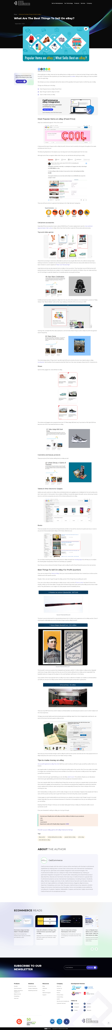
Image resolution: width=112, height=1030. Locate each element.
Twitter (76, 1010)
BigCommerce (17, 994)
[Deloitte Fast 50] (31, 1021)
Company (89, 3)
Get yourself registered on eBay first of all (48, 764)
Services (83, 3)
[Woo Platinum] (89, 987)
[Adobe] (89, 993)
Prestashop (16, 996)
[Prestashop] (77, 993)
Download (19, 81)
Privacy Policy (60, 994)
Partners (59, 990)
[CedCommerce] (22, 3)
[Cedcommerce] (90, 1021)
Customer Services (61, 1003)
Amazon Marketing (32, 988)
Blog (44, 986)
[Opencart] (77, 988)
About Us (59, 986)
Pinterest (89, 1010)
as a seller (72, 76)
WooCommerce (17, 988)
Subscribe (90, 967)
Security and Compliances (63, 1001)
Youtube (89, 1003)
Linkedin (89, 1007)
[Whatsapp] (46, 69)
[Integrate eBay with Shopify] (68, 106)
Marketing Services (32, 990)
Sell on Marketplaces (57, 3)
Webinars (45, 988)
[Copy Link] (49, 69)
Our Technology (68, 3)
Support (44, 994)
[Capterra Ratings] (19, 1021)
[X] (41, 69)
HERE (67, 824)
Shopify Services (32, 986)
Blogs (15, 14)
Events (58, 992)
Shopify (16, 986)
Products (76, 3)
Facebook (76, 1003)
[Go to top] (108, 1022)
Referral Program (47, 992)
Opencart (16, 998)
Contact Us (59, 988)
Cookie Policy (60, 997)
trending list (41, 362)
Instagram (76, 1007)
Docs (44, 990)
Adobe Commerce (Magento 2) (18, 991)
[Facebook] (39, 69)
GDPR (58, 999)
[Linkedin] (44, 69)
